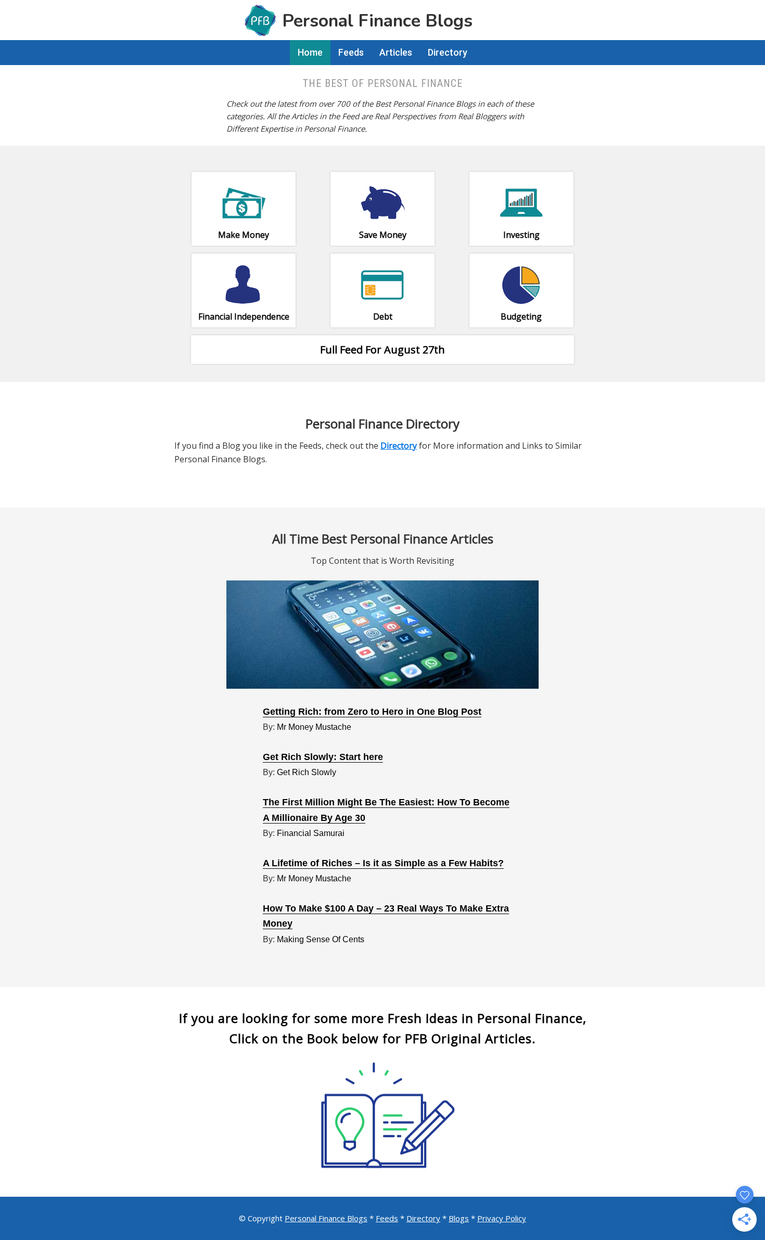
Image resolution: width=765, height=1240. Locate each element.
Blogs (459, 1218)
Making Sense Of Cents (320, 939)
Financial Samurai (311, 833)
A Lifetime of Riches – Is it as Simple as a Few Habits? (383, 863)
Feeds (387, 1218)
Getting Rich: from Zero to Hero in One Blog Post (372, 711)
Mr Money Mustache (314, 727)
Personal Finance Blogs (326, 1218)
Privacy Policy (501, 1218)
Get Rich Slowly (306, 772)
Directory (423, 1218)
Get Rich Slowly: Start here (323, 757)
